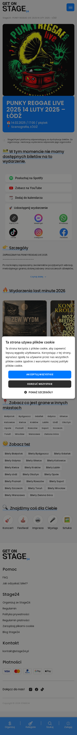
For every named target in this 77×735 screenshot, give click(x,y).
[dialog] (38, 367)
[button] (38, 392)
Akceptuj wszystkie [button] (39, 374)
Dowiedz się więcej (35, 366)
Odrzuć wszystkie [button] (39, 384)
